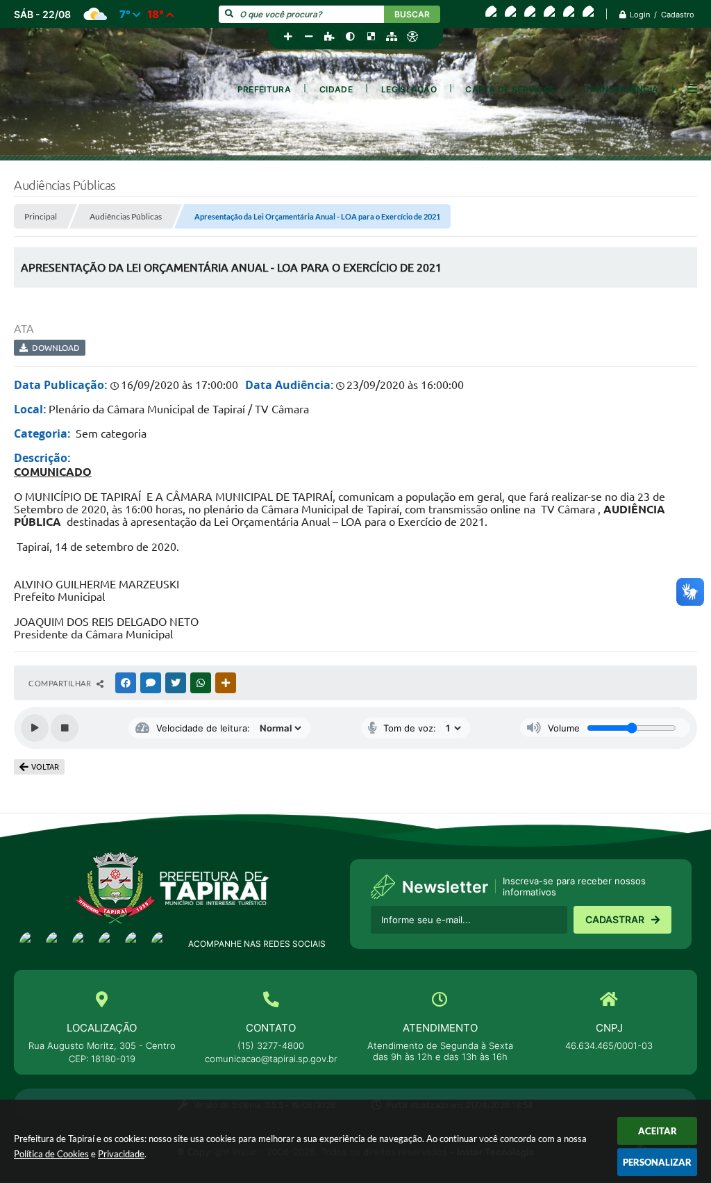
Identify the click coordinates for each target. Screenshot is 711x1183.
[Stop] (64, 728)
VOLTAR (45, 767)
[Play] (35, 728)
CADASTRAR (614, 919)
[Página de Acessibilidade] (412, 37)
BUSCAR (412, 14)
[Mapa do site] (392, 37)
